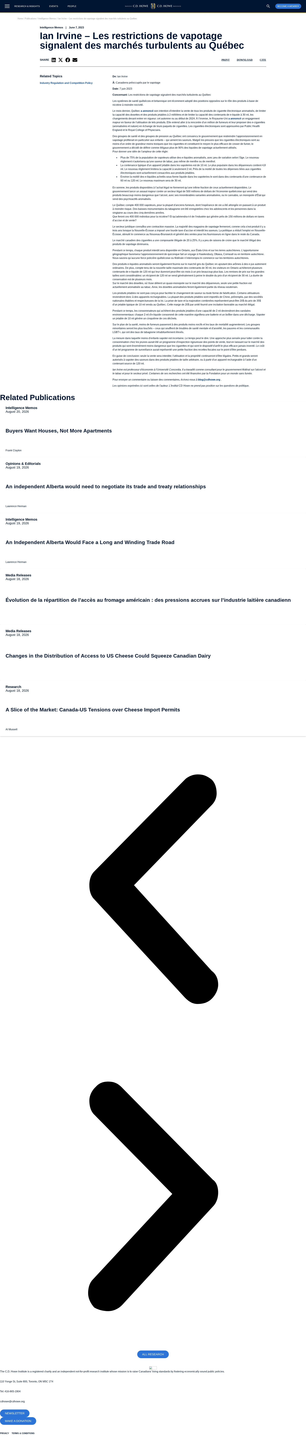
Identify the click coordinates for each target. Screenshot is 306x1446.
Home (20, 18)
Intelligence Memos (47, 18)
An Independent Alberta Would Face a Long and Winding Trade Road (90, 542)
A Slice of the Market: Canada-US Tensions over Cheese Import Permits (93, 710)
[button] (54, 60)
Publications (30, 18)
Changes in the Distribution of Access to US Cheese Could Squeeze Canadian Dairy (108, 656)
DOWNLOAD (245, 60)
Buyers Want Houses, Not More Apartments (59, 431)
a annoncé (147, 111)
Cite (263, 60)
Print (226, 60)
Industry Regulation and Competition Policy (66, 83)
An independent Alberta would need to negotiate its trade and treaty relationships (106, 486)
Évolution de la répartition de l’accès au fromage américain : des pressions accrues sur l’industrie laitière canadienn (148, 600)
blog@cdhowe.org (209, 379)
